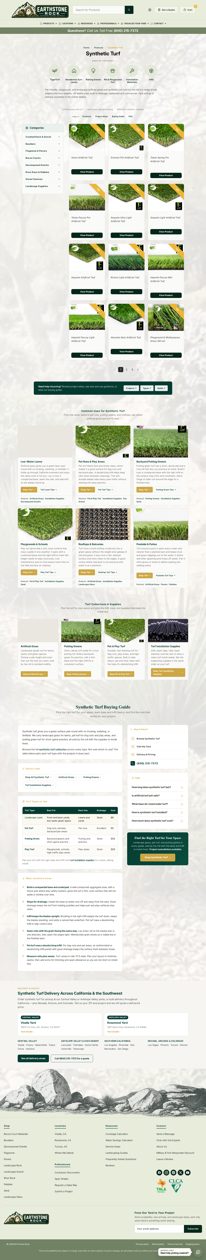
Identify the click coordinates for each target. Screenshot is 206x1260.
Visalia (21, 1045)
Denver (184, 1045)
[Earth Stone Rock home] (52, 1217)
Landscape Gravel (13, 1171)
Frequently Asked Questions (121, 1159)
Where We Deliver (64, 1152)
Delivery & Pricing (146, 754)
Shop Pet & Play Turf (120, 674)
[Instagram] (166, 1172)
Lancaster (66, 1045)
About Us (161, 1146)
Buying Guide (118, 116)
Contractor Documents (67, 1172)
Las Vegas (153, 1045)
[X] (180, 1172)
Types (146, 388)
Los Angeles (110, 1045)
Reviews (110, 1165)
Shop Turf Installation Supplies (163, 672)
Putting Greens (152, 498)
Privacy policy (142, 1244)
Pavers (164, 584)
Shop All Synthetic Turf (37, 777)
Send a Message (165, 1134)
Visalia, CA (60, 1134)
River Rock (9, 1178)
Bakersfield (41, 1045)
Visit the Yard (144, 746)
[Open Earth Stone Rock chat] (198, 1252)
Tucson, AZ (61, 1146)
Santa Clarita (91, 1045)
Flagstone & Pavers (36, 151)
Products (98, 47)
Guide (160, 388)
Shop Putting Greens (76, 674)
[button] (150, 9)
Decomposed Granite (37, 165)
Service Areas (113, 1146)
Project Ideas (101, 116)
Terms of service (175, 1244)
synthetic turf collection (53, 749)
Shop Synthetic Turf (156, 857)
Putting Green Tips (165, 489)
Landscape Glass (87, 584)
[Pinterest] (173, 1172)
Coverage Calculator (117, 1134)
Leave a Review (164, 1159)
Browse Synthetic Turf (148, 738)
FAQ (130, 116)
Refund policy (158, 1244)
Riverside (123, 1045)
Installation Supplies (54, 498)
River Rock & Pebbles (37, 172)
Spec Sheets (61, 1178)
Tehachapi (78, 1049)
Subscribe (192, 1229)
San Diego (123, 1049)
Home (86, 47)
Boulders (30, 144)
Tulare (52, 1045)
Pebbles (173, 584)
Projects (130, 388)
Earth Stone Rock (22, 1244)
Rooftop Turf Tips (106, 572)
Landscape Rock (13, 1165)
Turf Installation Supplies (38, 785)
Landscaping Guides (117, 1152)
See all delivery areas (33, 1058)
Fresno (29, 1045)
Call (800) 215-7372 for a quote (72, 1058)
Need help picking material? (175, 1253)
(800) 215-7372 (147, 763)
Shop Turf (28, 489)
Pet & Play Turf (94, 498)
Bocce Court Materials (16, 1134)
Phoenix (164, 1045)
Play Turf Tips (47, 572)
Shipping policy (193, 1244)
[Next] (138, 369)
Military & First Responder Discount (175, 1152)
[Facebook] (159, 1172)
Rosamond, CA (63, 1140)
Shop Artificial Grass (33, 674)
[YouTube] (188, 1172)
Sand (138, 501)
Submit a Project (64, 1191)
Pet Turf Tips (104, 489)
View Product (87, 172)
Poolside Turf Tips (164, 575)
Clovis (21, 1049)
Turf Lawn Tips (48, 489)
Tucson (174, 1045)
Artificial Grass (37, 498)
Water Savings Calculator (119, 1140)
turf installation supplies (82, 860)
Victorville (66, 1049)
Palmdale (78, 1045)
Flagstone (9, 1152)
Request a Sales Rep (66, 1185)
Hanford (30, 1049)
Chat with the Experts (168, 1140)
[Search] (129, 10)
